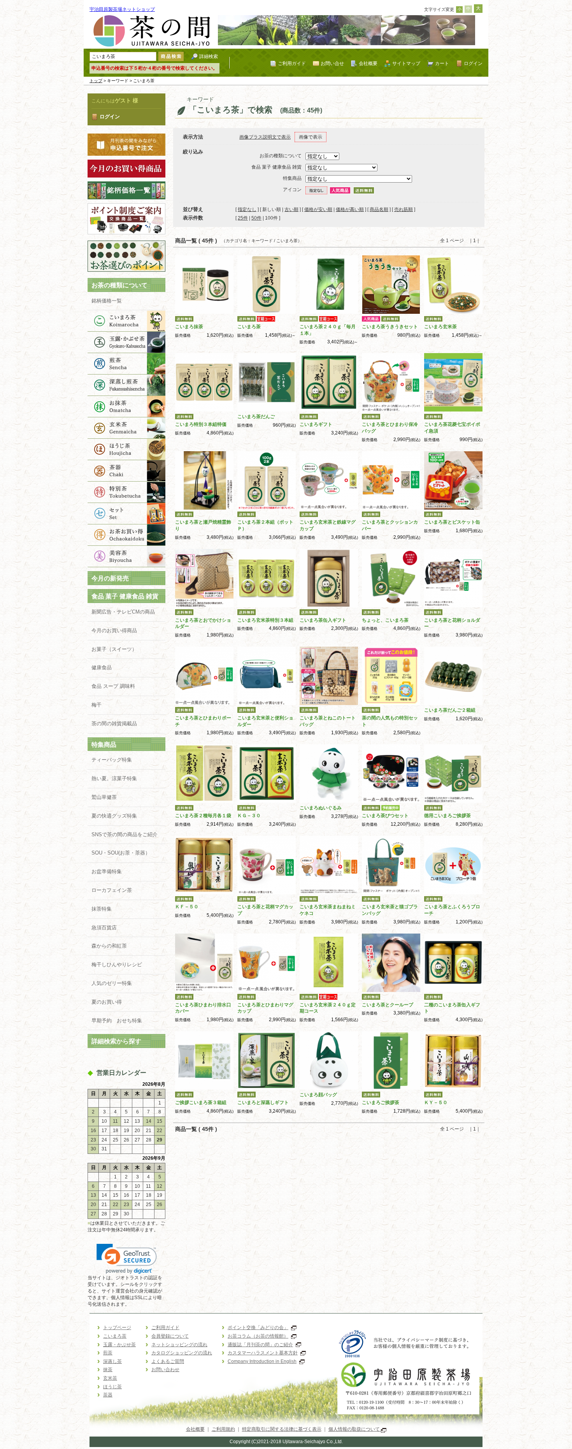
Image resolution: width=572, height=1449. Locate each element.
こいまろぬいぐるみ (321, 808)
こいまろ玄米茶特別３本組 (265, 620)
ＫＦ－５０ (186, 906)
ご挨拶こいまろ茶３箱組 (200, 1102)
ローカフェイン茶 (111, 890)
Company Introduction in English (262, 1361)
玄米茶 (126, 428)
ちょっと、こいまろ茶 (385, 620)
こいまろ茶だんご (256, 416)
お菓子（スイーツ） (114, 649)
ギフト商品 (126, 513)
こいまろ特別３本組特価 (200, 424)
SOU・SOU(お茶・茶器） (120, 853)
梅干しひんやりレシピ (116, 964)
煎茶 (126, 364)
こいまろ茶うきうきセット (390, 326)
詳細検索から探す (116, 1041)
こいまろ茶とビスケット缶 (452, 522)
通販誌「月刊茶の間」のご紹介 (260, 1344)
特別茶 (126, 492)
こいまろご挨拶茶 (380, 1102)
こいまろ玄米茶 (440, 326)
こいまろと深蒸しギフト (263, 1102)
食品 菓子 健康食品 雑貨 (124, 596)
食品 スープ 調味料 (113, 686)
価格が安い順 (318, 209)
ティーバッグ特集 (111, 760)
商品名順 (379, 209)
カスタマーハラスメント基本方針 (263, 1353)
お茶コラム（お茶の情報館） (258, 1336)
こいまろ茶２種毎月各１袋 (203, 815)
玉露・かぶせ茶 (126, 342)
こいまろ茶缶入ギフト (323, 620)
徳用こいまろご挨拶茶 (447, 815)
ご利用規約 (223, 1429)
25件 (243, 218)
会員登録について (170, 1336)
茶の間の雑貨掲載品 (119, 723)
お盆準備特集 (106, 871)
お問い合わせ (165, 1369)
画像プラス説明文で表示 (265, 137)
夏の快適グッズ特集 (114, 816)
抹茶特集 (101, 909)
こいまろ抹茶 (189, 326)
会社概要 (368, 63)
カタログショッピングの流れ (181, 1353)
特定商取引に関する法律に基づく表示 (281, 1429)
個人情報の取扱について (354, 1429)
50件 (256, 218)
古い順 (291, 209)
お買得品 (126, 535)
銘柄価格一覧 (106, 301)
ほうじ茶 (126, 449)
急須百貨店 (104, 927)
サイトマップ (406, 63)
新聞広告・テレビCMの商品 (123, 612)
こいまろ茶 (126, 321)
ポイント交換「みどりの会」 (258, 1327)
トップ (95, 80)
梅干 (96, 705)
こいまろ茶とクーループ (387, 1005)
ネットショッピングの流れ (179, 1344)
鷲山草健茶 (104, 797)
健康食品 (101, 667)
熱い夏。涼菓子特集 (114, 778)
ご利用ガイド (292, 63)
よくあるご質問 (167, 1361)
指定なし (247, 209)
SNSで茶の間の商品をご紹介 (124, 834)
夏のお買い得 (106, 1002)
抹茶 (126, 406)
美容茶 (126, 556)
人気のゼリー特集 (111, 983)
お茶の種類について (119, 285)
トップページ (117, 1327)
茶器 (126, 471)
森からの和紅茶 (109, 946)
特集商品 (103, 744)
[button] (126, 1259)
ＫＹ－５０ (435, 1102)
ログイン (473, 63)
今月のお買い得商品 (114, 630)
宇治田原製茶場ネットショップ (122, 9)
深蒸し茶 (126, 385)
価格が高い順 (350, 209)
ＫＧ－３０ (249, 815)
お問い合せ (332, 63)
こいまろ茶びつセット (385, 815)
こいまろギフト (316, 424)
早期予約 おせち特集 (116, 1020)
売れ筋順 (403, 209)
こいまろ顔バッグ (318, 1094)
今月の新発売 (110, 578)
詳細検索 (208, 56)
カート (442, 63)
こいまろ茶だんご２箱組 (449, 710)
